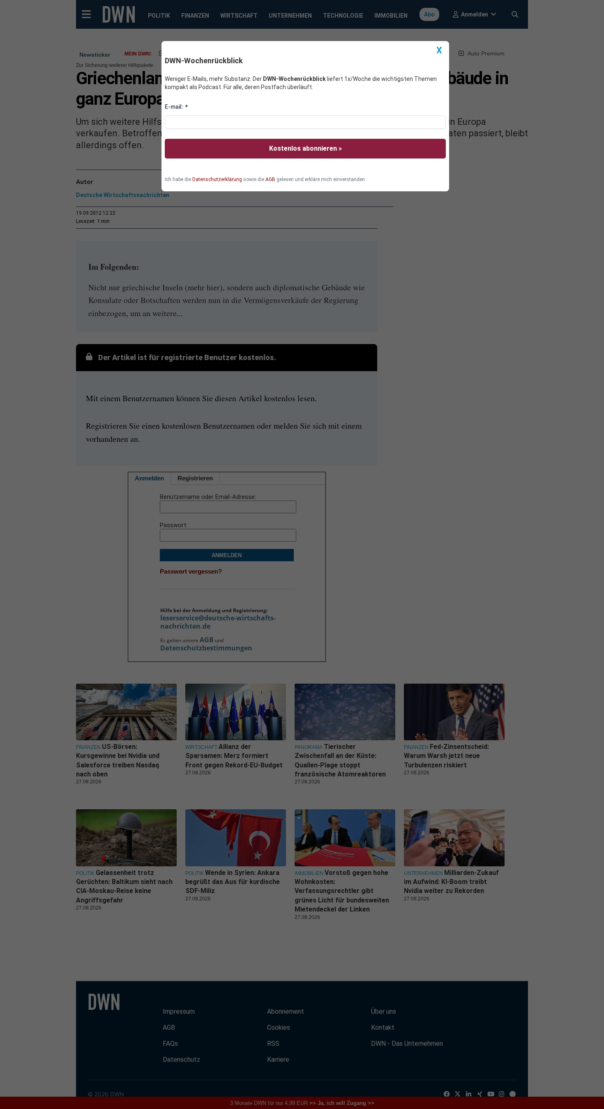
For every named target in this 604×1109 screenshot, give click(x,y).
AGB (270, 179)
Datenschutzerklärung (217, 179)
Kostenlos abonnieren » (305, 148)
